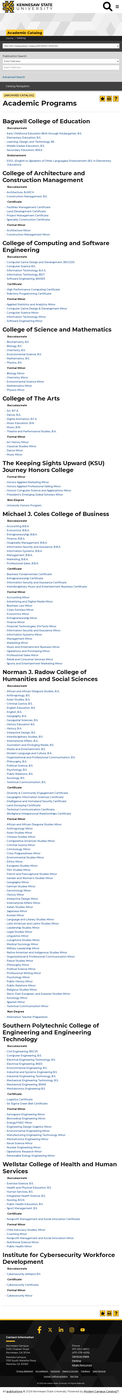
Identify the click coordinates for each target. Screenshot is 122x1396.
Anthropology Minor (20, 828)
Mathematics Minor (19, 385)
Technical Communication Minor (27, 1006)
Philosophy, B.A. (17, 761)
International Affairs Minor (23, 902)
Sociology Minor (17, 997)
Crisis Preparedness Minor (24, 853)
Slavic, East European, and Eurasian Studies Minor (38, 993)
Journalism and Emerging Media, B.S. (30, 745)
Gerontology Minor (19, 890)
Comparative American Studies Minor (31, 840)
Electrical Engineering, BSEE (25, 1063)
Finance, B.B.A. (16, 538)
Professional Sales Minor (22, 655)
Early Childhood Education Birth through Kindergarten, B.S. (44, 133)
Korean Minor (15, 915)
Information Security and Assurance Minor (34, 630)
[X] (50, 1329)
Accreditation (42, 1371)
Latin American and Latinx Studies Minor (33, 923)
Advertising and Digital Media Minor (30, 601)
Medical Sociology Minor (22, 944)
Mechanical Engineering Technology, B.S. (32, 1080)
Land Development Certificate (26, 211)
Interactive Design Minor (22, 898)
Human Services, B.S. (20, 1191)
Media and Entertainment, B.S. (26, 749)
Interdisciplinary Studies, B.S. (25, 736)
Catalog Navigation (18, 86)
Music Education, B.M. (21, 423)
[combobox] (61, 45)
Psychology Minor (18, 977)
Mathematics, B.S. (18, 358)
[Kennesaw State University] (26, 6)
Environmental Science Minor (25, 381)
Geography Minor (18, 882)
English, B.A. (14, 711)
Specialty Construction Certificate (28, 219)
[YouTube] (82, 1329)
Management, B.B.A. (20, 555)
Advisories (55, 1371)
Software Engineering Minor (25, 321)
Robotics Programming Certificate (29, 293)
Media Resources (82, 1365)
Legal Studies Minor (19, 931)
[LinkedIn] (61, 1329)
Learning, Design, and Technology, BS (30, 141)
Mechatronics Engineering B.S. (26, 1088)
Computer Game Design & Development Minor (37, 308)
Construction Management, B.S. (27, 196)
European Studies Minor (22, 865)
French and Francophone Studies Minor (32, 874)
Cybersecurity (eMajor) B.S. (24, 1274)
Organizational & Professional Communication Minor (41, 956)
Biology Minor (16, 373)
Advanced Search (14, 77)
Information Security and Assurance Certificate (37, 582)
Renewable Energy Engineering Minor (31, 1155)
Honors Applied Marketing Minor (28, 482)
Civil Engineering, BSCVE (22, 1051)
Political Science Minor (21, 969)
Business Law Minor (19, 605)
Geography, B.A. (17, 716)
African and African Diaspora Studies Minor (34, 824)
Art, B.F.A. (13, 410)
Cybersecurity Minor (19, 1295)
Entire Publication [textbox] (12, 61)
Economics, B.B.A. (18, 530)
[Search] (117, 67)
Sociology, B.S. (16, 778)
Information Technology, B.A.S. (26, 270)
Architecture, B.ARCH (20, 192)
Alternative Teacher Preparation (27, 1017)
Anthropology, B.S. (18, 695)
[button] (107, 6)
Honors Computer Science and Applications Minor (39, 490)
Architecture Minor (19, 230)
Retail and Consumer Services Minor (30, 659)
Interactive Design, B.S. (21, 732)
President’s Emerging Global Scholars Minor (35, 494)
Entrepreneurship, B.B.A (22, 534)
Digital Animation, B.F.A (22, 419)
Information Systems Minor (24, 634)
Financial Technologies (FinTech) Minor (31, 626)
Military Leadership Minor (23, 948)
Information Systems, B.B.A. (25, 551)
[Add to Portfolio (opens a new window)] (102, 99)
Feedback (85, 1371)
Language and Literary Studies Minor (30, 919)
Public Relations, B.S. (20, 773)
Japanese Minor (17, 911)
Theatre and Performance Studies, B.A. (32, 431)
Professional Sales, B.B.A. (23, 563)
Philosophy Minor (18, 964)
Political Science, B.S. (20, 765)
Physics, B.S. (14, 362)
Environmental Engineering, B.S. (27, 1068)
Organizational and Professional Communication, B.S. (41, 757)
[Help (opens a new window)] (116, 99)
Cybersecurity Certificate (22, 1284)
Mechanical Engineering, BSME (26, 1084)
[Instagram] (71, 1329)
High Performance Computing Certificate (33, 289)
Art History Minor (18, 442)
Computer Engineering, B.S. (24, 1055)
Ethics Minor (15, 861)
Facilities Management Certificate (28, 207)
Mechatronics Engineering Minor (27, 1139)
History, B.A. (14, 728)
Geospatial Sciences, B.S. (22, 720)
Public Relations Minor (21, 985)
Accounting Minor (18, 597)
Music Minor (14, 454)
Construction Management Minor (28, 234)
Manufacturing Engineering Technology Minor (36, 1135)
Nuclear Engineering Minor (24, 1147)
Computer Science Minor (23, 312)
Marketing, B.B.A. (18, 559)
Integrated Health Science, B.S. (26, 1195)
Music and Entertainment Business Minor (33, 647)
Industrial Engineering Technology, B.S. (31, 1076)
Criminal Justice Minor (21, 845)
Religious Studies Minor (22, 989)
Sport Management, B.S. (22, 1208)
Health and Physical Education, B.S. (29, 1187)
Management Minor (19, 638)
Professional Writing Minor (24, 973)
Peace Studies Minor (20, 960)
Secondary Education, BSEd (24, 150)
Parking (76, 1360)
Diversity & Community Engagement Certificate (37, 793)
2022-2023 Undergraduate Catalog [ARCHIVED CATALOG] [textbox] (31, 46)
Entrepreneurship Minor (22, 618)
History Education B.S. (21, 724)
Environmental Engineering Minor (28, 1130)
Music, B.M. (14, 427)
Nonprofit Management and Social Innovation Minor (40, 1238)
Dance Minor (15, 450)
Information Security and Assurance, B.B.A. (34, 546)
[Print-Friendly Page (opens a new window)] (109, 99)
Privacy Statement (25, 1371)
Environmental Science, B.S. (24, 354)
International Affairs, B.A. (22, 740)
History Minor (15, 894)
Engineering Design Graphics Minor (29, 1126)
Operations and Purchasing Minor (28, 651)
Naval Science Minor (20, 1143)
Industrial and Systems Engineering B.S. (32, 1072)
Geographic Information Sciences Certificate (35, 797)
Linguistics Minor (18, 935)
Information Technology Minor (26, 316)
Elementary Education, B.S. (24, 137)
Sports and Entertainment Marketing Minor (34, 663)
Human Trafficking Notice (56, 1376)
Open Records (99, 1371)
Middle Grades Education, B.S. (26, 145)
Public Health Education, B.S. (25, 1204)
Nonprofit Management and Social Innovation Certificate (43, 1219)
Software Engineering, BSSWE (26, 278)
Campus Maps (80, 1356)
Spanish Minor (16, 1002)
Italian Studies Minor (20, 907)
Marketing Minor (17, 642)
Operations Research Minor (24, 1151)
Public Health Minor (19, 1246)
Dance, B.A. (14, 414)
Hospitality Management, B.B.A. (27, 542)
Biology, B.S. (14, 346)
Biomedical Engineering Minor (26, 1118)
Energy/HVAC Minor (19, 1122)
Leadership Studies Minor (23, 927)
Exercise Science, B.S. (20, 1183)
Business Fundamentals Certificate (29, 574)
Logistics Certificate (20, 1099)
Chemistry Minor (17, 377)
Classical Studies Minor (21, 446)
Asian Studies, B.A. (18, 699)
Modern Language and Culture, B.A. (29, 753)
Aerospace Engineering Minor (26, 1114)
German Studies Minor (21, 886)
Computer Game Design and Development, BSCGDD (41, 262)
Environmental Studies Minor (25, 857)
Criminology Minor (18, 849)
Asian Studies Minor (19, 832)
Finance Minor (16, 622)
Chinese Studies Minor (21, 836)
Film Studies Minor (19, 869)
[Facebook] (39, 1329)
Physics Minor (16, 389)
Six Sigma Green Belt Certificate (27, 1103)
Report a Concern (70, 1371)
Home (10, 38)
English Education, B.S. (21, 707)
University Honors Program (24, 505)
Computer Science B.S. (21, 266)
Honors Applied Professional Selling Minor (34, 486)
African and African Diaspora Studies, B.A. (33, 691)
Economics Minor (18, 613)
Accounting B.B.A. (18, 526)
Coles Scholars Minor (20, 609)
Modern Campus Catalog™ (101, 1391)
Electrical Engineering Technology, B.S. (31, 1059)
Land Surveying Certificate (24, 805)
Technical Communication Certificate (30, 809)
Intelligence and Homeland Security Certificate (36, 801)
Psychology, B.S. (17, 769)
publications (15, 1391)
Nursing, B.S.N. (16, 1200)
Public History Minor (20, 981)
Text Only (74, 1376)
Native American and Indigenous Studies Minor (37, 952)
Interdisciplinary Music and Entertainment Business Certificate (47, 586)
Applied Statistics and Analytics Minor (31, 304)
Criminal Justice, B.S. (20, 703)
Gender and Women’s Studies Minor (30, 878)
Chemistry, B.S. (16, 350)
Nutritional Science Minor (23, 1242)
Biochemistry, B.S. (18, 341)
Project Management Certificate (27, 215)
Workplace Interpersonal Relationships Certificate (39, 813)
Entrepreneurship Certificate (25, 578)
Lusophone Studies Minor (23, 940)
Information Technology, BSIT (26, 274)
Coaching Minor (17, 1234)
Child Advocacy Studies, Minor (26, 1229)
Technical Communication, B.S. (26, 782)
